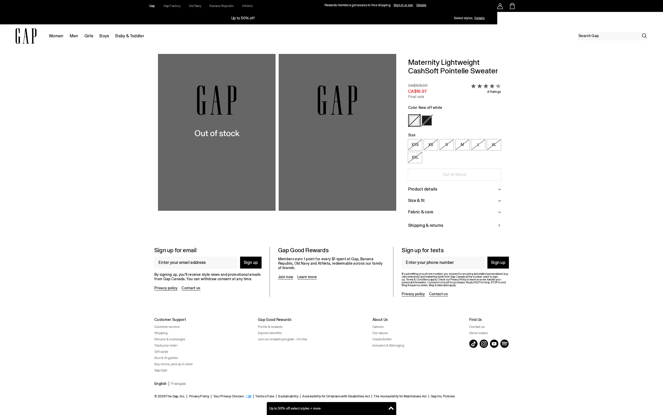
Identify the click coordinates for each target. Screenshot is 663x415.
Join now (285, 277)
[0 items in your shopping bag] (512, 6)
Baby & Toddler (129, 35)
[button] (277, 146)
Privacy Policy (199, 396)
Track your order (165, 345)
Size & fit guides (166, 358)
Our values (380, 333)
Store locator (478, 333)
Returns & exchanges (169, 339)
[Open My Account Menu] (500, 6)
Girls (88, 35)
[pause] (657, 18)
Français (178, 384)
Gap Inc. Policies (443, 396)
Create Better (382, 339)
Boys (104, 35)
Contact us (191, 288)
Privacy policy (165, 288)
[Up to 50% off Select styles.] (243, 18)
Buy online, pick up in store (173, 364)
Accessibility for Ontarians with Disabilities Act (336, 396)
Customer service (167, 327)
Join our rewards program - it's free (282, 339)
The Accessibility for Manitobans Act (400, 396)
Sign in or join (403, 5)
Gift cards (161, 352)
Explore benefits (270, 333)
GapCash (161, 370)
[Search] (644, 36)
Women (56, 35)
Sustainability (288, 396)
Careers (378, 327)
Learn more (307, 277)
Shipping (161, 333)
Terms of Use (264, 396)
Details (421, 5)
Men (74, 35)
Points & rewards (270, 327)
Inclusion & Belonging (388, 345)
